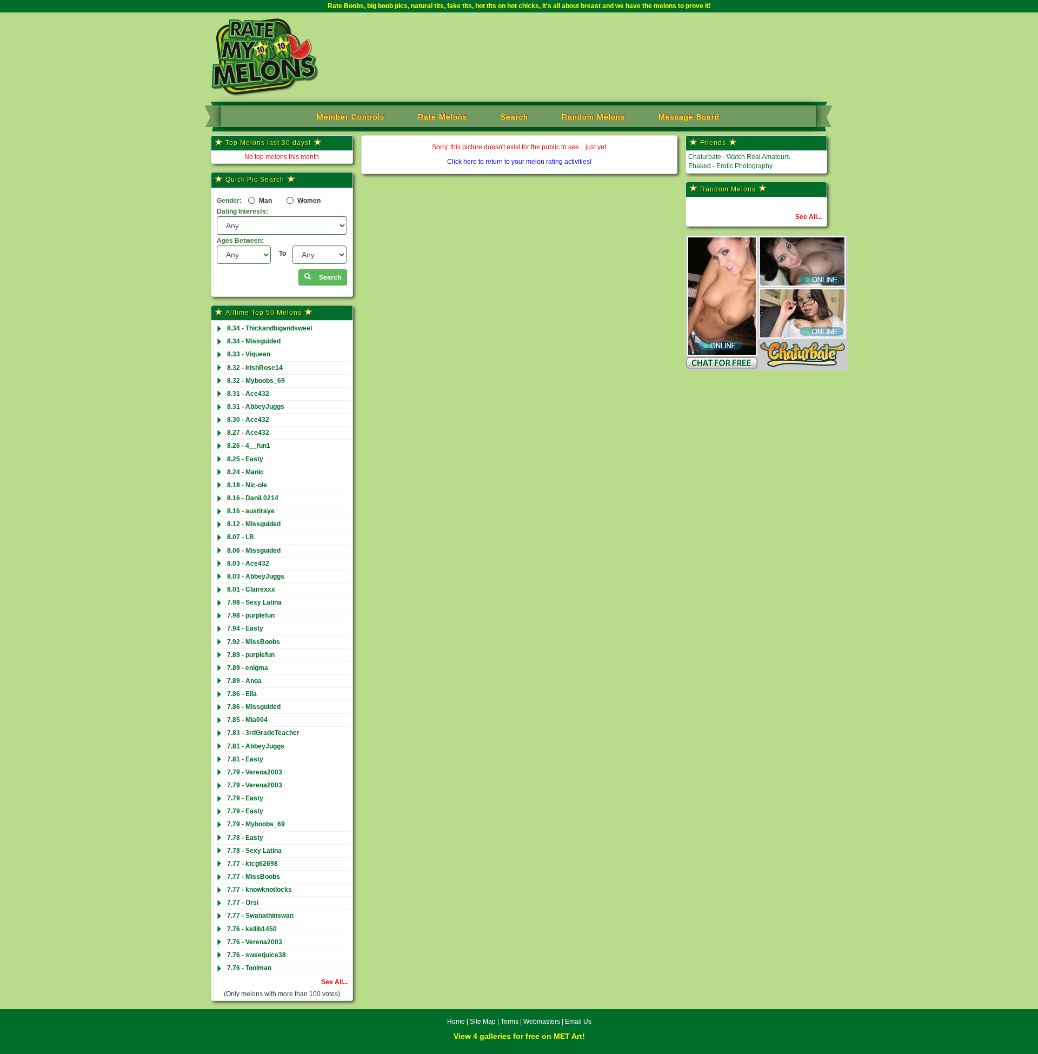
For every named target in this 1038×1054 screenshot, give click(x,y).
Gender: (229, 200)
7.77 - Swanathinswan (260, 915)
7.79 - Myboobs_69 (256, 824)
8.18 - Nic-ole (247, 485)
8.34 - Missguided (254, 341)
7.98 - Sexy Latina (254, 602)
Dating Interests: (242, 211)
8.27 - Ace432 (248, 432)
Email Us (578, 1021)
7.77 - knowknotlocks (259, 889)
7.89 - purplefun (251, 655)
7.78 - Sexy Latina (254, 850)
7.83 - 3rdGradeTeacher (263, 733)
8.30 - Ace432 (248, 419)
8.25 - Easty (245, 459)
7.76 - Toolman (249, 968)
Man (264, 200)
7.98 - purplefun (251, 615)
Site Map (483, 1021)
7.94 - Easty (245, 628)
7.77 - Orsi (242, 902)
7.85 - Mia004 (247, 720)
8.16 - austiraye (251, 511)
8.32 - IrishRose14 (255, 368)
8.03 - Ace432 (248, 563)
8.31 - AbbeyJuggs (255, 406)
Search (514, 116)
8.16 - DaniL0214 (252, 498)
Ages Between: (240, 240)
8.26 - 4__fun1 (248, 445)
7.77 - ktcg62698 (252, 863)
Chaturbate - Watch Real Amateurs (739, 157)
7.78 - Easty (245, 837)
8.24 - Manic (245, 472)
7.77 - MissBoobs (253, 876)
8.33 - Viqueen (248, 354)
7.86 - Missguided (254, 707)
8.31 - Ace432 (248, 393)
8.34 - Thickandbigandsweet (269, 328)
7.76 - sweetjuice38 (256, 955)
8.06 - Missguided (254, 550)
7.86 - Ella (242, 694)
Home (456, 1021)
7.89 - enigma (247, 668)
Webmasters (541, 1021)
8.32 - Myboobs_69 (256, 381)
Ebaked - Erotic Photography (730, 166)
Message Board (689, 116)
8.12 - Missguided (254, 524)
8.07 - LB (240, 537)
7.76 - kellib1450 (252, 929)
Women (308, 200)
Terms (509, 1021)
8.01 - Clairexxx (251, 589)
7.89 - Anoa (244, 681)
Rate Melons (442, 116)
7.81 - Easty (245, 759)
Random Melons (593, 116)
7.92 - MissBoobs (253, 642)
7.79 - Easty (245, 798)
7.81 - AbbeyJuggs (255, 746)
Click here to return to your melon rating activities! (519, 161)
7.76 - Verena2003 (254, 942)
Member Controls (350, 116)
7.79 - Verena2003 (254, 772)
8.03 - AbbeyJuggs (255, 576)
